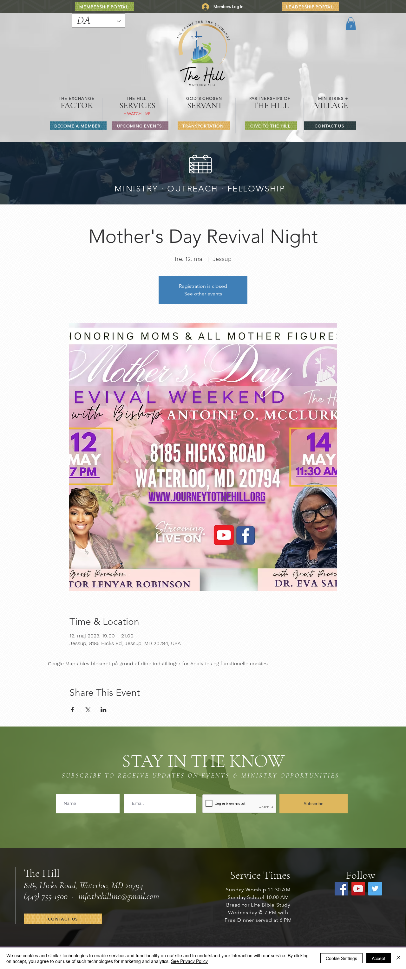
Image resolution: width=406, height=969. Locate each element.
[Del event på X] (88, 709)
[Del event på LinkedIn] (104, 709)
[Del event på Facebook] (72, 709)
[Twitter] (375, 888)
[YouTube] (358, 888)
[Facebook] (341, 888)
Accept (378, 958)
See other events (203, 294)
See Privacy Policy (189, 961)
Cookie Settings (341, 958)
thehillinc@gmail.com (125, 896)
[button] (350, 23)
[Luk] (398, 958)
